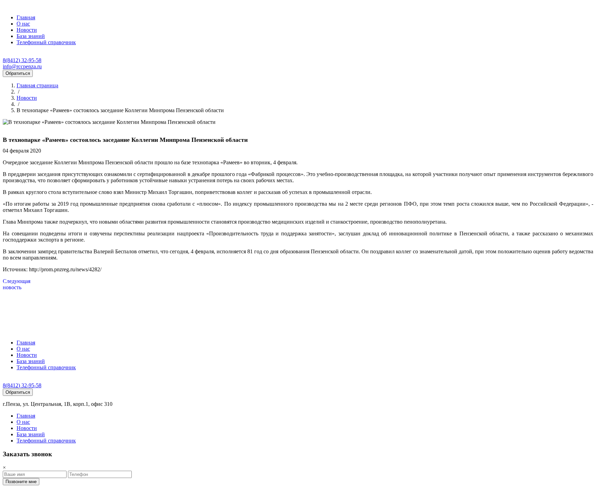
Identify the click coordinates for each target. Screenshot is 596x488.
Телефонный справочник (46, 42)
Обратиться (18, 73)
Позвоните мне (21, 481)
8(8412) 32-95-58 (22, 60)
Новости (27, 30)
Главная (26, 17)
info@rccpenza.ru (22, 66)
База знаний (31, 36)
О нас (23, 24)
